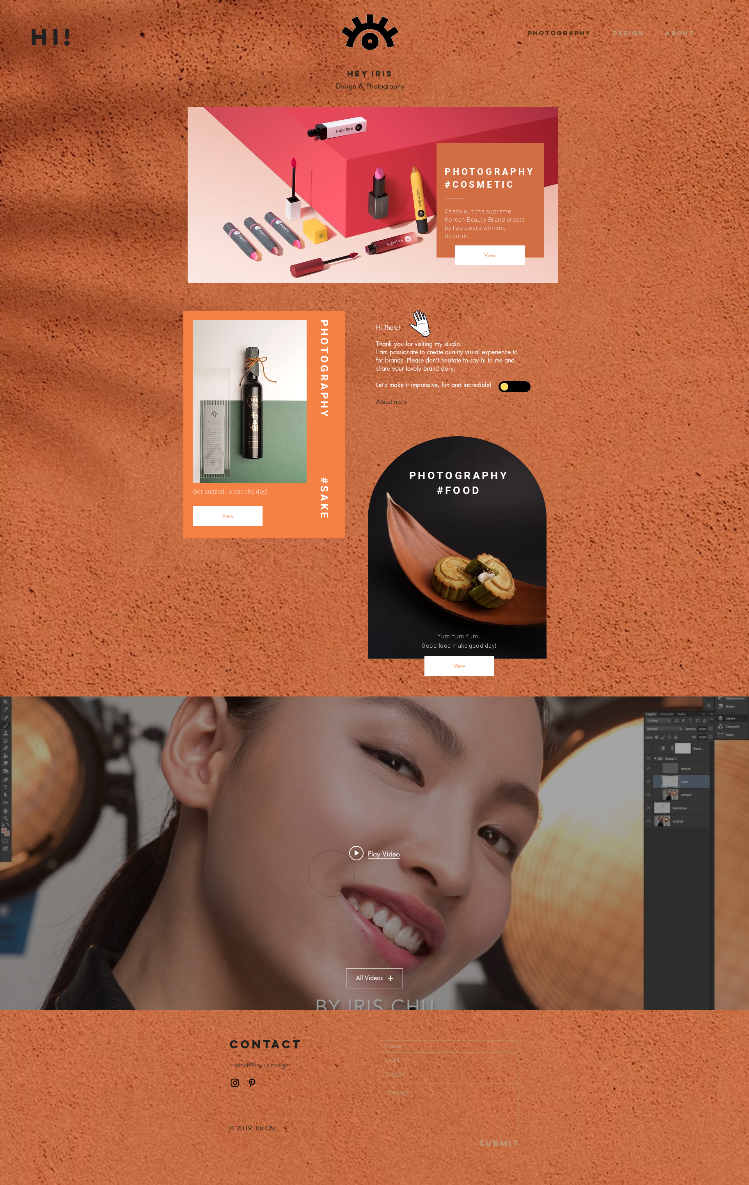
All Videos (369, 978)
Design (346, 86)
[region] (451, 363)
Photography (385, 86)
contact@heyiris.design (258, 1065)
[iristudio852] (234, 1082)
